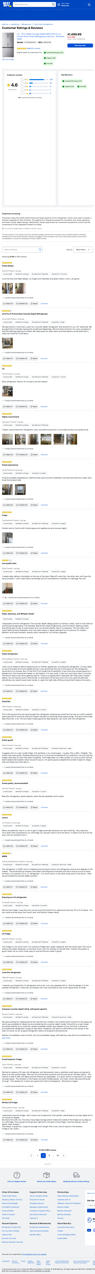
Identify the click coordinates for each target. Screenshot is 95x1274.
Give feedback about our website (34, 1254)
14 (58, 1155)
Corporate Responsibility (66, 1235)
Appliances (15, 24)
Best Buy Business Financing (12, 1242)
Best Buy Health (63, 1207)
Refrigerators (26, 24)
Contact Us (34, 1218)
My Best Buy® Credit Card (11, 1227)
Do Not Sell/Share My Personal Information (62, 1262)
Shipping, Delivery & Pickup (12, 1200)
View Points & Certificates (39, 1231)
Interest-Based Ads (31, 1262)
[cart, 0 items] (89, 4)
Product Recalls (7, 1211)
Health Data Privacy (48, 1262)
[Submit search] (53, 4)
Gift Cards (5, 1218)
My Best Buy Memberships (39, 1227)
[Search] (40, 249)
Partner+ (60, 1218)
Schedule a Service (37, 1203)
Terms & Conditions (15, 1262)
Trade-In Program (8, 1214)
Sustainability (62, 1238)
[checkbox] (53, 53)
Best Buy (5, 24)
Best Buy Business (64, 1214)
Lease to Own (7, 1235)
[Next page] (63, 1155)
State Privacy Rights (39, 1262)
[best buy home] (7, 4)
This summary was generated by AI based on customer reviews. (23, 228)
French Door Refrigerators (43, 24)
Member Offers (35, 1235)
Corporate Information (65, 1227)
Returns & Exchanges (10, 1203)
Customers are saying (11, 214)
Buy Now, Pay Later (9, 1238)
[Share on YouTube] (89, 1230)
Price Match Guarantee (10, 1207)
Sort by (69, 249)
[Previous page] (31, 1155)
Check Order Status (9, 1196)
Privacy (23, 1261)
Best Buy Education (64, 1211)
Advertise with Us (63, 1200)
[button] (84, 39)
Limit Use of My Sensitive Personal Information (81, 1262)
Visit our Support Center (39, 1196)
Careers (60, 1231)
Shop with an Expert (37, 1200)
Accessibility (6, 1261)
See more (6, 1038)
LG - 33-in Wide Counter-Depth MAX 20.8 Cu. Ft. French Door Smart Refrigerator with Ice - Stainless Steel (40, 36)
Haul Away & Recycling (38, 1214)
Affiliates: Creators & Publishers (69, 1203)
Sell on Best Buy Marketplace (68, 1196)
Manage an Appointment (39, 1207)
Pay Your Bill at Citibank (10, 1231)
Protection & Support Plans (40, 1211)
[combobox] (83, 250)
